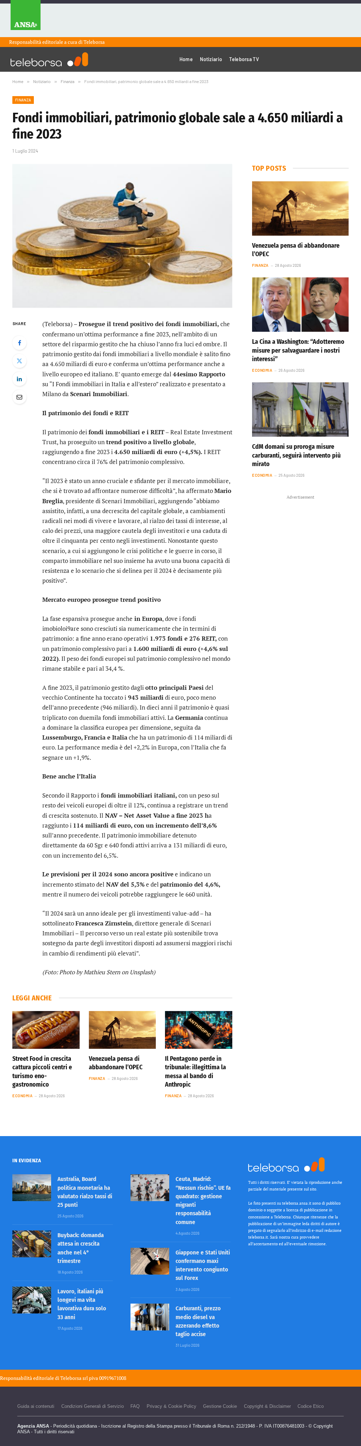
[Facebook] (19, 343)
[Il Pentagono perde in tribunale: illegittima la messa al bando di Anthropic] (198, 1030)
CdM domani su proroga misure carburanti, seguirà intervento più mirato (296, 455)
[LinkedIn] (19, 379)
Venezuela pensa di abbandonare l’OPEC (115, 1063)
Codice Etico (311, 1406)
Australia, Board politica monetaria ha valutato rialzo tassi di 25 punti (84, 1192)
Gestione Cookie (220, 1406)
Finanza (23, 100)
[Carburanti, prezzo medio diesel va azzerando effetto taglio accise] (149, 1317)
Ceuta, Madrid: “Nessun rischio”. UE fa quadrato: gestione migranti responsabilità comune (203, 1200)
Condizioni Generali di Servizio (92, 1406)
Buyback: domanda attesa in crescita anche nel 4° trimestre (80, 1248)
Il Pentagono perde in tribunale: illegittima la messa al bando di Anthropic (195, 1071)
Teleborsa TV (244, 59)
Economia (22, 1095)
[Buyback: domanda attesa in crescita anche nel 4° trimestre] (31, 1243)
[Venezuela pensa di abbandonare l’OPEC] (122, 1030)
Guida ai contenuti (35, 1406)
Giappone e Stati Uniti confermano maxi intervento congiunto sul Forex (203, 1265)
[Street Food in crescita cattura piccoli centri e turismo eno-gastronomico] (46, 1030)
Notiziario (211, 59)
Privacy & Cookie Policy (171, 1406)
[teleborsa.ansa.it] (49, 59)
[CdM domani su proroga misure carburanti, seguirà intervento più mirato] (300, 409)
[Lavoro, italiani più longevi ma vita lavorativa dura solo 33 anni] (31, 1300)
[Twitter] (19, 361)
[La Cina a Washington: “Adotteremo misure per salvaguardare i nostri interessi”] (300, 304)
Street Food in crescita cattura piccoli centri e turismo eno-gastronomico (42, 1071)
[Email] (19, 397)
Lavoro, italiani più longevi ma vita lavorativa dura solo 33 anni (81, 1304)
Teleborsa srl (74, 1378)
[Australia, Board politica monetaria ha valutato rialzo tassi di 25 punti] (31, 1187)
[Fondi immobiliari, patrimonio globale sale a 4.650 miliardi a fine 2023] (122, 236)
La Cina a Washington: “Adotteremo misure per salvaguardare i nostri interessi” (298, 350)
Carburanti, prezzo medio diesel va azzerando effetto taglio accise (198, 1321)
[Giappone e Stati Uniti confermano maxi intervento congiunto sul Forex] (149, 1261)
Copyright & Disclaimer (267, 1406)
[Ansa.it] (26, 18)
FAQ (135, 1406)
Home (186, 59)
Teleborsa (94, 42)
